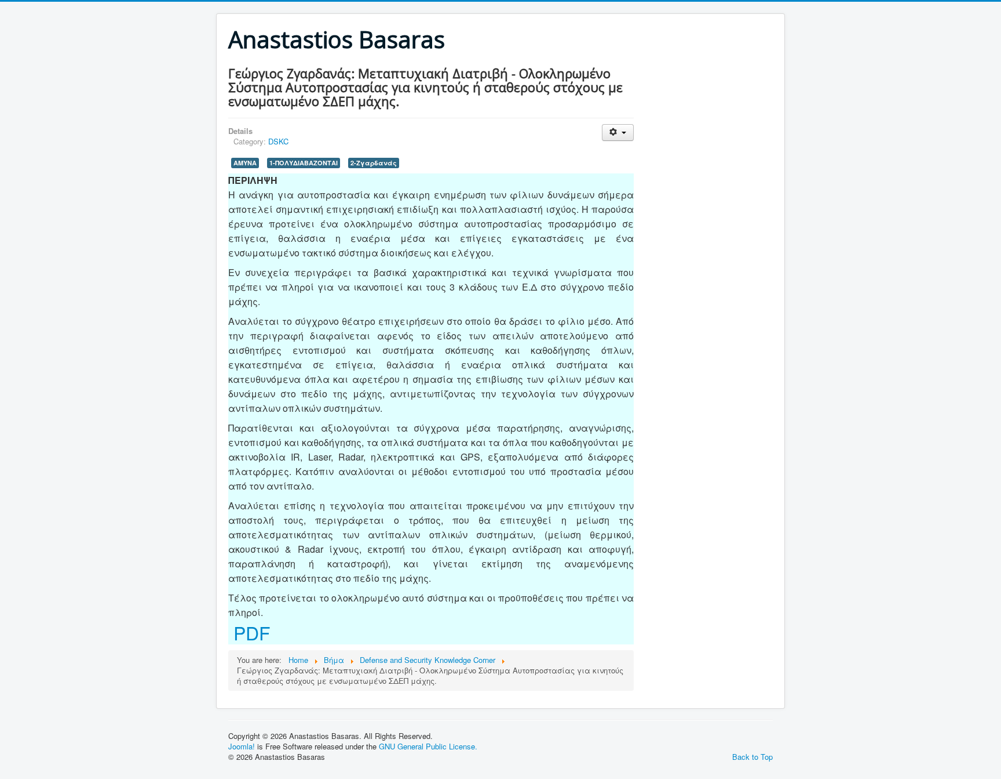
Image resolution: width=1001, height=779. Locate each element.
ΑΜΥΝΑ (245, 162)
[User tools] (618, 132)
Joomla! (241, 746)
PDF (249, 632)
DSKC (278, 141)
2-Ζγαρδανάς (373, 162)
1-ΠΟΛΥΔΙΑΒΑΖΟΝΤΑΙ (303, 162)
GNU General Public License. (428, 746)
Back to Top (752, 756)
